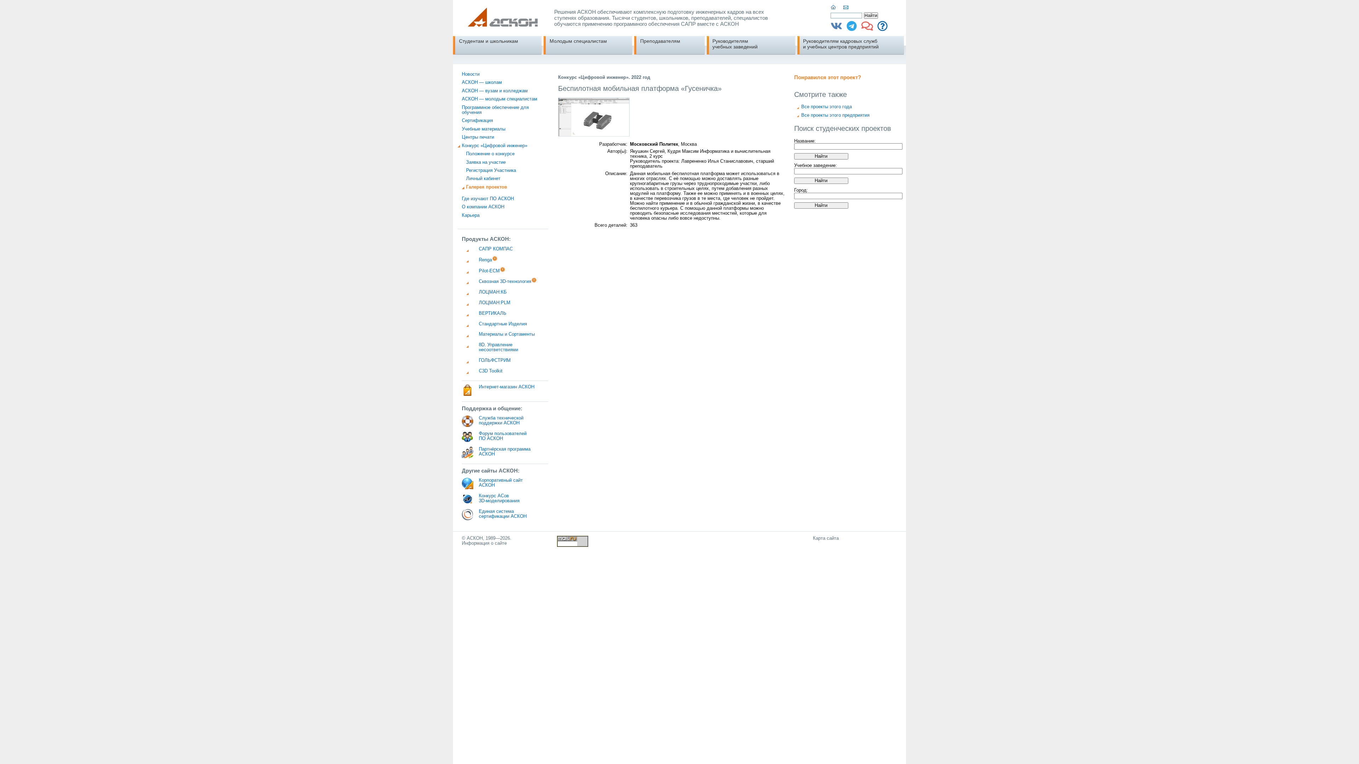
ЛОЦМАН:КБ (493, 292)
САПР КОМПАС (496, 249)
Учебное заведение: (815, 165)
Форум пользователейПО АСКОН (503, 436)
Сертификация (477, 120)
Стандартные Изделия (503, 324)
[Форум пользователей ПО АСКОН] (867, 28)
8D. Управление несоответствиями (498, 347)
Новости (471, 74)
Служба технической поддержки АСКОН (501, 421)
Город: (801, 190)
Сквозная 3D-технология (505, 281)
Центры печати (478, 137)
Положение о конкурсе (490, 153)
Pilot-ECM (489, 270)
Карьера (471, 215)
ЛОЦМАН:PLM (494, 302)
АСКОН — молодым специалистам (499, 99)
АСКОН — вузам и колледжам (495, 90)
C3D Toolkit (491, 371)
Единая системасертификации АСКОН (503, 514)
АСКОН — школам (482, 82)
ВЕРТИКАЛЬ (492, 313)
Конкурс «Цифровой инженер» (494, 145)
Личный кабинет (483, 178)
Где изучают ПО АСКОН (488, 198)
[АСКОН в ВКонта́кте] (836, 28)
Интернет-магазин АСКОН (506, 386)
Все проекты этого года (826, 106)
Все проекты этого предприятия (835, 115)
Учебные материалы (483, 129)
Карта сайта (826, 538)
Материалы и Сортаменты (507, 334)
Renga (485, 259)
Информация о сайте (484, 543)
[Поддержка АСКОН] (882, 28)
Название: (805, 140)
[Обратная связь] (846, 7)
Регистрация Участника (491, 170)
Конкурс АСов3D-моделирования (499, 498)
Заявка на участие (486, 162)
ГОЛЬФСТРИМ (495, 360)
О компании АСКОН (483, 206)
